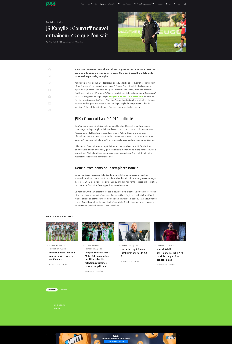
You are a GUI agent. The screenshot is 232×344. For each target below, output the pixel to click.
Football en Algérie (54, 22)
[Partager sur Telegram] (49, 96)
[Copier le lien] (49, 110)
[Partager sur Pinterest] (49, 83)
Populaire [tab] (63, 289)
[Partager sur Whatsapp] (49, 90)
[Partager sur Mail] (49, 103)
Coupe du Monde (57, 245)
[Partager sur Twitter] (49, 76)
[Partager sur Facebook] (49, 69)
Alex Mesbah (53, 42)
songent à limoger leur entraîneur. (126, 96)
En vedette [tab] (52, 289)
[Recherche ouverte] (184, 3)
